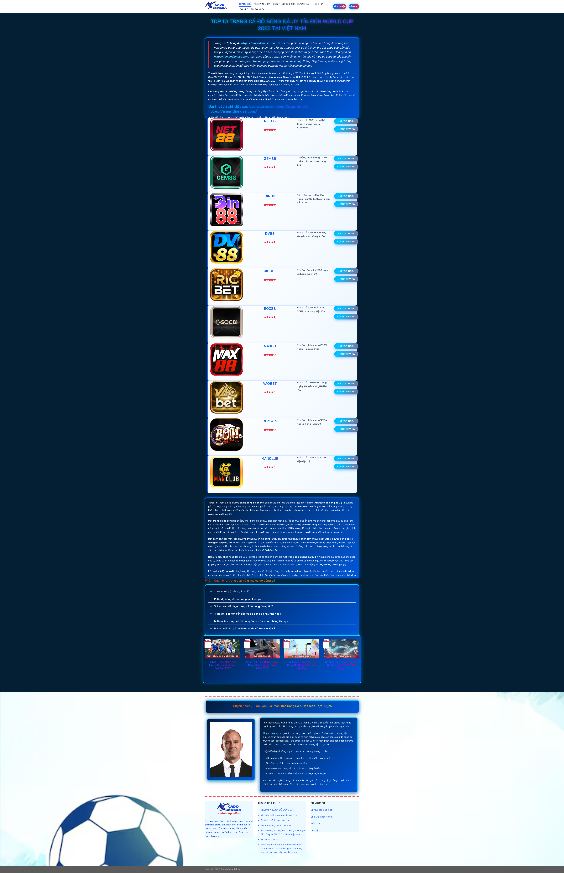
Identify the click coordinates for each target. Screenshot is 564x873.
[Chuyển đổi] (211, 592)
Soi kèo (244, 9)
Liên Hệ (314, 830)
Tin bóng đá (258, 9)
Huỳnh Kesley (270, 733)
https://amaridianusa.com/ (259, 43)
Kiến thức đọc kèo (284, 4)
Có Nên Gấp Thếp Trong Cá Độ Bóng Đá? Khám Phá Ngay (341, 665)
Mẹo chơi (318, 4)
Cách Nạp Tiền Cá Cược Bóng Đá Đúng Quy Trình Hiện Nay (301, 665)
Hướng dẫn (303, 4)
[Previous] (205, 658)
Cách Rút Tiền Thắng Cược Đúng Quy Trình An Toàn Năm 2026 (262, 665)
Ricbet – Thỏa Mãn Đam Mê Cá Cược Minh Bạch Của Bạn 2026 (223, 665)
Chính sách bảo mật (321, 809)
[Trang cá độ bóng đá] (219, 6)
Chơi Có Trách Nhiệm (322, 816)
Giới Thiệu (316, 823)
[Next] (359, 658)
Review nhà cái (262, 4)
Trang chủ (245, 4)
